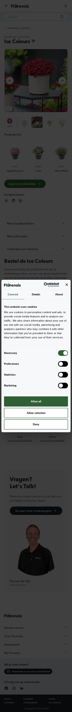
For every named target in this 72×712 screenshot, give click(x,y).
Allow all (36, 401)
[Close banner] (67, 284)
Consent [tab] (13, 294)
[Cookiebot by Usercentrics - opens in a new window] (44, 284)
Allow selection (36, 412)
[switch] (63, 364)
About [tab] (59, 294)
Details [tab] (36, 294)
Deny (36, 424)
